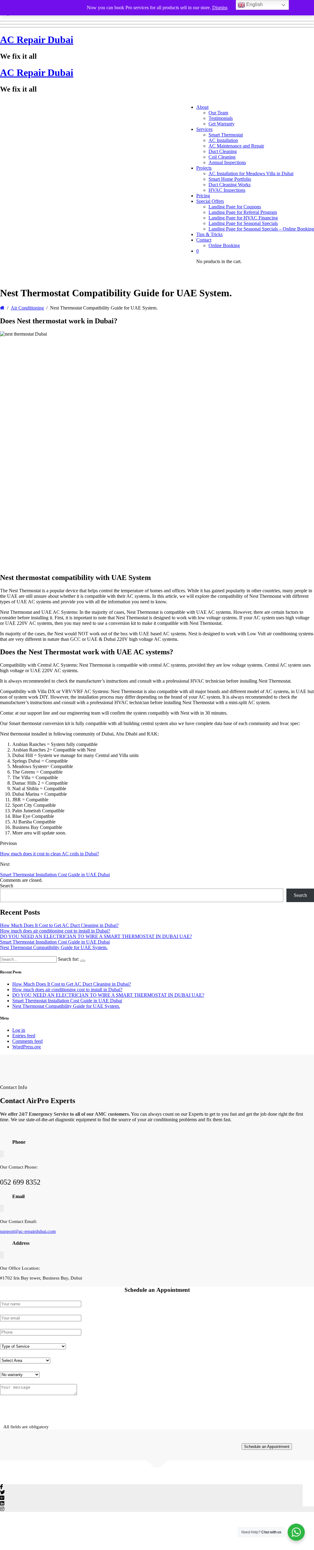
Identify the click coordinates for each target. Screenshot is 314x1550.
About (202, 107)
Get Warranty (222, 123)
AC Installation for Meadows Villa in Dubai (251, 173)
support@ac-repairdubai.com (28, 1231)
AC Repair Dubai (36, 39)
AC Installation (223, 140)
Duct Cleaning (223, 151)
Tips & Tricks (209, 234)
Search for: (68, 959)
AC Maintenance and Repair (236, 145)
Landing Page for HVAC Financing (243, 217)
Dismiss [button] (220, 7)
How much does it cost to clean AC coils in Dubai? (49, 853)
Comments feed (27, 1041)
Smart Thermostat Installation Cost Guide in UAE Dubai (55, 874)
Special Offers (210, 201)
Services (204, 129)
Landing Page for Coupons (235, 206)
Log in (18, 1030)
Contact (203, 240)
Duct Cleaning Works (230, 184)
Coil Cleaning (222, 157)
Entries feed (23, 1035)
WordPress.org (26, 1046)
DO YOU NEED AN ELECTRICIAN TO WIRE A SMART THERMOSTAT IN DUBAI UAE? (96, 936)
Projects (204, 168)
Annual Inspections (227, 162)
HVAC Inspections (227, 190)
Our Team (218, 112)
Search (6, 885)
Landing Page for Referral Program (243, 212)
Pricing (203, 195)
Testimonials (221, 118)
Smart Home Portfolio (230, 179)
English (254, 4)
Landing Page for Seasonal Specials (243, 223)
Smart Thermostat (226, 134)
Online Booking (224, 245)
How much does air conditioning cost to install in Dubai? (55, 930)
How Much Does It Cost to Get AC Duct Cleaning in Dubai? (59, 925)
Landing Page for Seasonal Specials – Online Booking (261, 228)
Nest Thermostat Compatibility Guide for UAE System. (54, 947)
